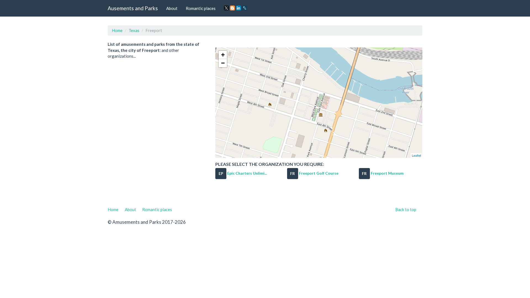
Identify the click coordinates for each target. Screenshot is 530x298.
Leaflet (416, 155)
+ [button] (223, 54)
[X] (226, 8)
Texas (134, 30)
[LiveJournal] (244, 8)
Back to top (405, 209)
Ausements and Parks (133, 8)
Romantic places (201, 8)
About (171, 8)
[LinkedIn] (238, 8)
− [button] (223, 63)
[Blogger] (232, 8)
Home (117, 30)
